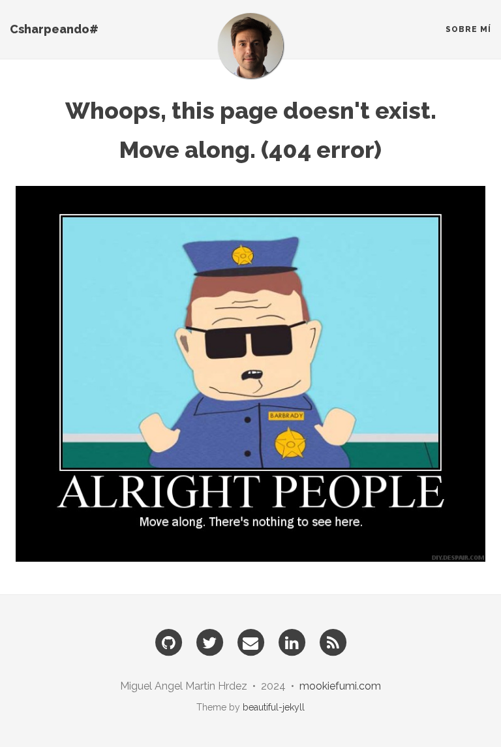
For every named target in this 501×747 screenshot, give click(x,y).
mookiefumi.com (340, 686)
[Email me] (250, 642)
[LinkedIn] (291, 642)
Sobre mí (468, 29)
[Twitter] (209, 642)
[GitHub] (168, 642)
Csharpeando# (54, 29)
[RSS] (332, 642)
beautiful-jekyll (274, 707)
